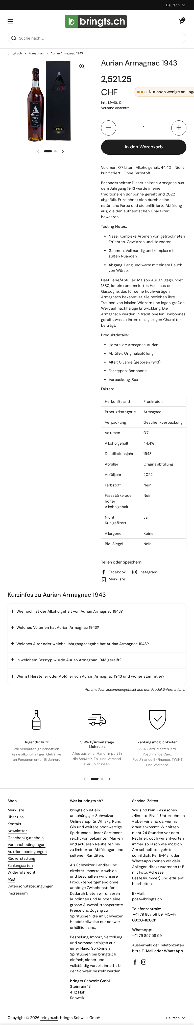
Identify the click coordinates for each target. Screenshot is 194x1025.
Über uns (16, 816)
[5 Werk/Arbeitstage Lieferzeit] (97, 720)
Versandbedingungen (26, 844)
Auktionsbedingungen (27, 851)
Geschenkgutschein (26, 837)
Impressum (18, 893)
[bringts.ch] (96, 21)
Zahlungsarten (20, 865)
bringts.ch (15, 53)
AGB (11, 879)
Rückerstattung (21, 858)
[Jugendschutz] (36, 720)
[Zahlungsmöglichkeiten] (157, 720)
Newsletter (17, 830)
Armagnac (36, 53)
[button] (181, 21)
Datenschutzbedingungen (31, 886)
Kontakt (14, 823)
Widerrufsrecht (21, 872)
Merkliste (16, 810)
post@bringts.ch (147, 899)
